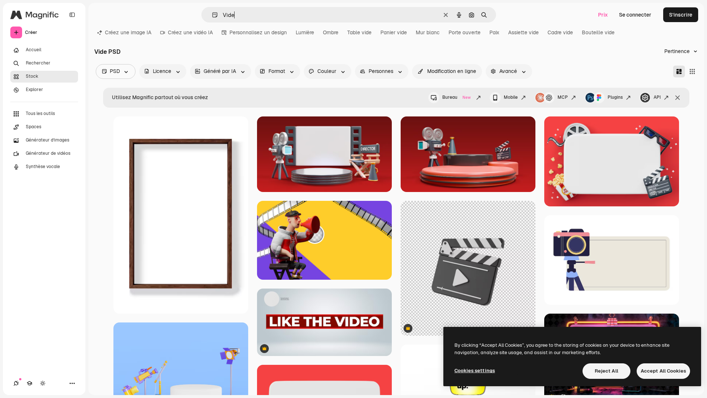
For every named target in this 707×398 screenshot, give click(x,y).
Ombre (330, 32)
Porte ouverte (465, 32)
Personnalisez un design (258, 32)
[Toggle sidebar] (72, 15)
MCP (562, 97)
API (657, 97)
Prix (603, 14)
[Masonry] (679, 71)
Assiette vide (523, 32)
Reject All (606, 371)
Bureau (456, 97)
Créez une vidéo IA (190, 32)
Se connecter (635, 14)
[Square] (692, 71)
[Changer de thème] (43, 383)
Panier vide (393, 32)
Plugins (615, 97)
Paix (494, 32)
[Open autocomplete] (212, 15)
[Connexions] (16, 383)
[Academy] (29, 383)
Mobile (511, 97)
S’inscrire (680, 14)
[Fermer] (677, 98)
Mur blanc (428, 32)
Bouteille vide (598, 32)
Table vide (359, 32)
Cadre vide (560, 32)
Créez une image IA (128, 32)
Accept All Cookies (663, 371)
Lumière (305, 32)
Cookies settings (474, 370)
